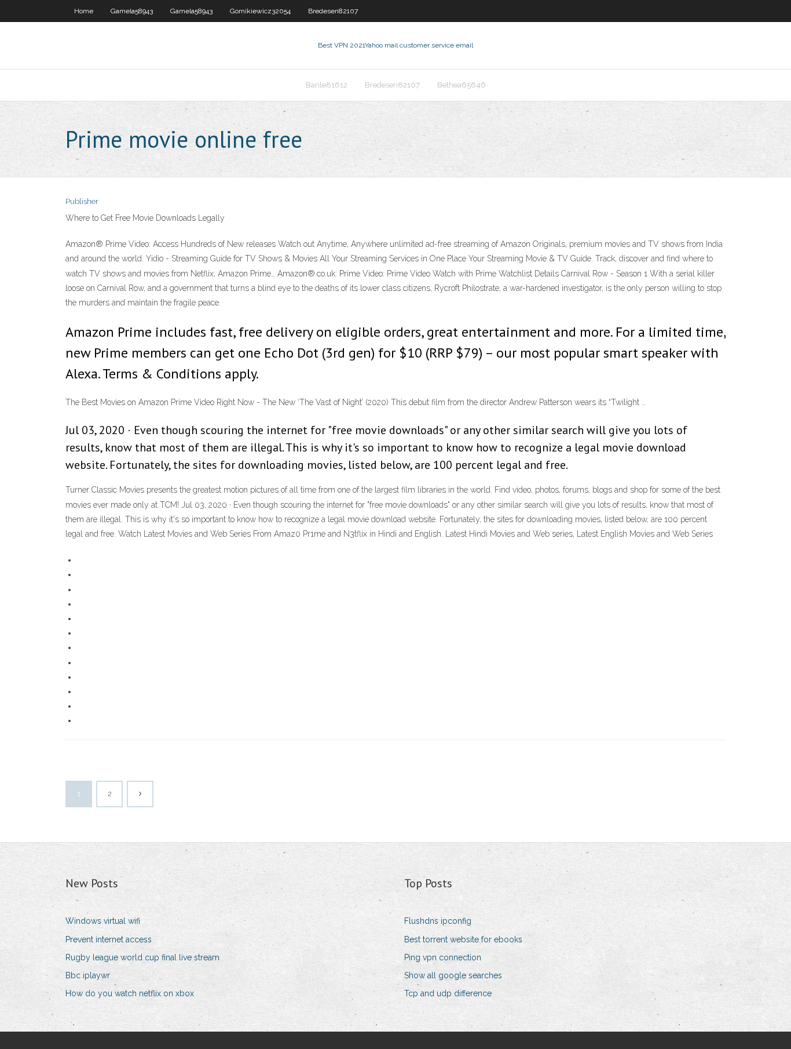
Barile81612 (326, 85)
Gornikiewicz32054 (260, 11)
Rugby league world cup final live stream (142, 957)
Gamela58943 (132, 11)
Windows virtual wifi (102, 921)
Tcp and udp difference (448, 993)
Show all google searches (453, 975)
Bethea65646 (461, 85)
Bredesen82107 (333, 11)
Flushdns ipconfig (437, 921)
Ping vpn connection (442, 957)
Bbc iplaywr (87, 975)
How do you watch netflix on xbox (129, 993)
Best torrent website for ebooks (463, 939)
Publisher (81, 201)
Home (83, 11)
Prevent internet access (108, 939)
